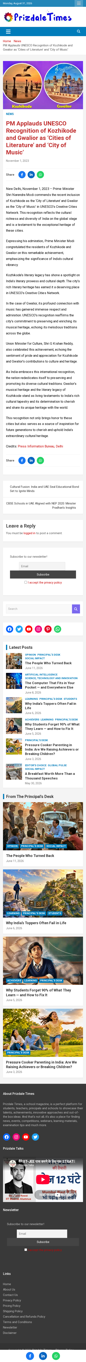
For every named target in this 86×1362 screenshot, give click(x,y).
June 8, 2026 (33, 692)
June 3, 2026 (33, 759)
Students (70, 698)
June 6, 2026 (33, 713)
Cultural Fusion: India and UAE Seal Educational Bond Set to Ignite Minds (44, 489)
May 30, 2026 (33, 783)
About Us (9, 1289)
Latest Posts (21, 647)
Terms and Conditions (17, 1322)
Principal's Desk (48, 654)
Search (76, 608)
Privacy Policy (12, 1300)
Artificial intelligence (41, 674)
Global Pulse (57, 765)
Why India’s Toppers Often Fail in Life (36, 923)
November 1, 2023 (17, 160)
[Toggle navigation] (8, 31)
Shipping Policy (13, 1311)
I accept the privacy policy (45, 582)
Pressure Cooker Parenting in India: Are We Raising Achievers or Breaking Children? (52, 749)
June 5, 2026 (33, 733)
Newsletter (10, 1327)
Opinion (30, 654)
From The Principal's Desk (30, 796)
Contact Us (10, 1295)
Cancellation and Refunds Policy (24, 1316)
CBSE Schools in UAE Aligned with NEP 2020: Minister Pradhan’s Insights (41, 505)
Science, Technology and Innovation (51, 678)
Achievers (32, 719)
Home (7, 1284)
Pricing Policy (11, 1306)
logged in (29, 533)
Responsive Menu (79, 3)
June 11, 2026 (34, 668)
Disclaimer (10, 1333)
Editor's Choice (35, 765)
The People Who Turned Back (48, 663)
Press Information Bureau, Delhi (40, 446)
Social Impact (35, 658)
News (10, 114)
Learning (31, 698)
